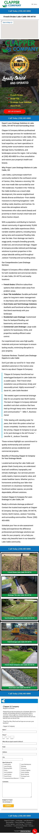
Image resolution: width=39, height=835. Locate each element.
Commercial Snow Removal (20, 826)
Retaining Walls (10, 822)
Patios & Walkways (20, 822)
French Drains (28, 824)
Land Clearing (19, 824)
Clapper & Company (9, 820)
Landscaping (19, 820)
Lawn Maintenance (28, 820)
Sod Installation (8, 826)
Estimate (31, 826)
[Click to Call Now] (34, 831)
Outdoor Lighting (10, 824)
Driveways (28, 822)
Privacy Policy (19, 827)
